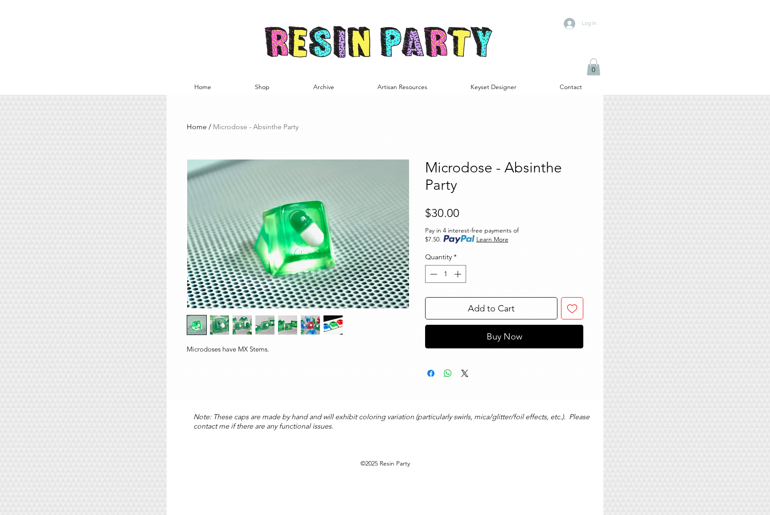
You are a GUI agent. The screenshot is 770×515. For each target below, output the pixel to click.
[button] (593, 66)
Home (197, 127)
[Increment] (458, 274)
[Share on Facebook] (431, 373)
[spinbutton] (445, 274)
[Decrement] (432, 274)
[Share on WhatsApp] (447, 373)
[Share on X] (464, 373)
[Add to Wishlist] (572, 308)
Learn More (492, 239)
